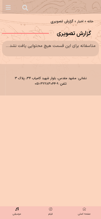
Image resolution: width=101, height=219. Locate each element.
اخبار (80, 21)
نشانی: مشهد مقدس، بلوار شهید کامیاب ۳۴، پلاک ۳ (51, 78)
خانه (90, 21)
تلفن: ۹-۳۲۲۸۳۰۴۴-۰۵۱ (51, 83)
